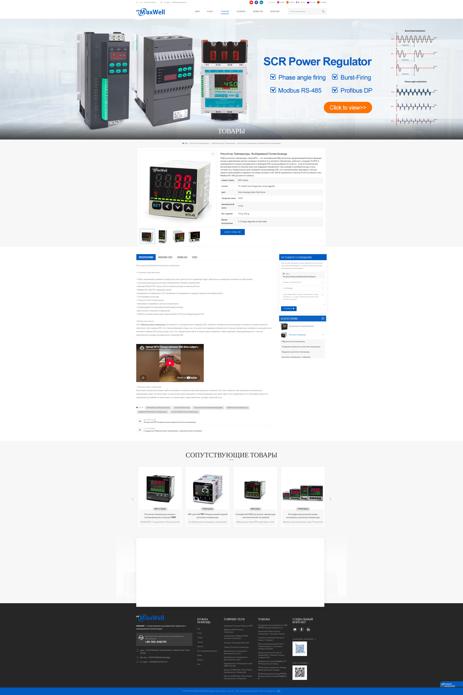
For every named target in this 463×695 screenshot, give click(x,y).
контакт (200, 660)
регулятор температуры (199, 143)
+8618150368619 (154, 658)
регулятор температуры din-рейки (236, 643)
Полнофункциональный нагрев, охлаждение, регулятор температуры (245, 516)
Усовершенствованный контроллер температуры (301, 347)
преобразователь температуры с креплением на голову (236, 652)
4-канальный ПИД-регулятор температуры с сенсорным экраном (271, 633)
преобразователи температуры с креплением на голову (236, 658)
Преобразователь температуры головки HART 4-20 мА (238, 665)
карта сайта (230, 691)
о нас (210, 12)
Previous (132, 499)
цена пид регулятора (181, 407)
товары (225, 12)
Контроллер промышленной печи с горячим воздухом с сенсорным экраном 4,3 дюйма (271, 646)
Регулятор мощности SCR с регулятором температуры (292, 516)
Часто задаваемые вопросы (207, 651)
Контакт (275, 12)
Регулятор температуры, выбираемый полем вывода (299, 276)
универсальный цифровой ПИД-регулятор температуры (236, 637)
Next (330, 499)
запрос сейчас (231, 232)
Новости (258, 12)
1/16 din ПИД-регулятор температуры (184, 412)
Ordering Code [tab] (165, 257)
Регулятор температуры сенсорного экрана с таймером (271, 639)
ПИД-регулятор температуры (237, 407)
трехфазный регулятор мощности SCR (238, 626)
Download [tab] (182, 257)
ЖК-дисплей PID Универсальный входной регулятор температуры (149, 516)
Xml (237, 691)
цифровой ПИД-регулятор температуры (153, 412)
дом (197, 12)
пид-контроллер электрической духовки (208, 407)
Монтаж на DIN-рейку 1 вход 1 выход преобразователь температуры (238, 671)
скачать (241, 12)
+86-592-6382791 (149, 2)
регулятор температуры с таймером (296, 357)
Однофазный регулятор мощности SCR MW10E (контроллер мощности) (272, 626)
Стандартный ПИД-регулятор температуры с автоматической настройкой (197, 516)
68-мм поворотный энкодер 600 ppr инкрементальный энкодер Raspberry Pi (272, 676)
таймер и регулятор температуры (236, 647)
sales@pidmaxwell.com (179, 2)
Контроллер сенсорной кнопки (301, 326)
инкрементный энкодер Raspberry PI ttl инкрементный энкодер (272, 663)
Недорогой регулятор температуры (296, 352)
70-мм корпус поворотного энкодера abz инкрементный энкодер (272, 669)
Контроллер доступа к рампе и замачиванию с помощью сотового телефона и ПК (271, 655)
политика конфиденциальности (249, 691)
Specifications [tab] (146, 257)
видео (199, 655)
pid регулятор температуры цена (158, 407)
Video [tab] (194, 257)
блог (199, 664)
